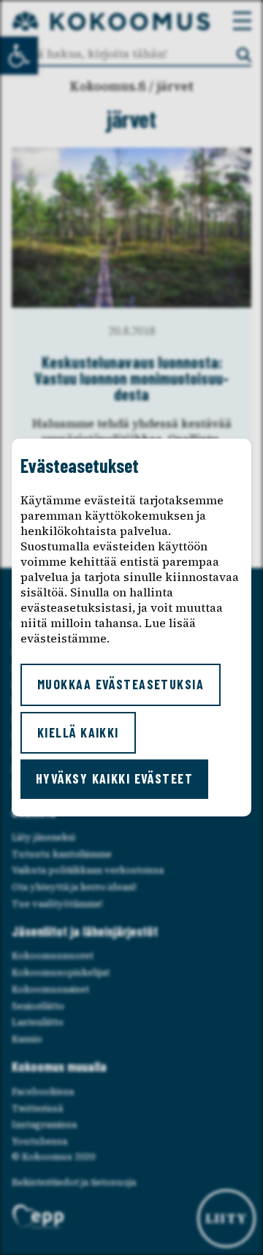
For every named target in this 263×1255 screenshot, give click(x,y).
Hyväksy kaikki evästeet (114, 778)
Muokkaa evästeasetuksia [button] (120, 684)
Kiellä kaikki (78, 732)
